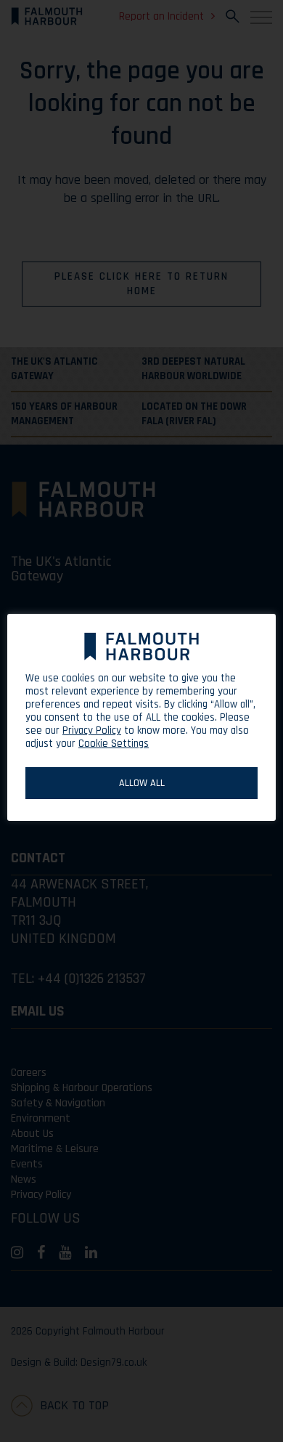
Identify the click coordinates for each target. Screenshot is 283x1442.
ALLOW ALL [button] (142, 783)
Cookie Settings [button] (113, 743)
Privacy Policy (91, 730)
